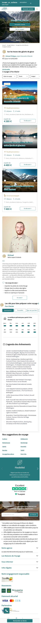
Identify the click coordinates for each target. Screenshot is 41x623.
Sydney (4, 439)
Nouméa (23, 446)
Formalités (20, 310)
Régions (18, 40)
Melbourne (24, 439)
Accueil (4, 45)
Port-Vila (23, 454)
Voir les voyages (19, 29)
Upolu (4, 446)
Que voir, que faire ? (32, 310)
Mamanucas (6, 443)
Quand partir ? (8, 310)
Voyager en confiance (9, 2)
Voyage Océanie (11, 45)
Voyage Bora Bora (8, 454)
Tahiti (22, 450)
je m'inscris (33, 514)
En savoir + (20, 297)
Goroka (4, 450)
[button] (5, 9)
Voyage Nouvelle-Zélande (22, 45)
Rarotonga (24, 443)
